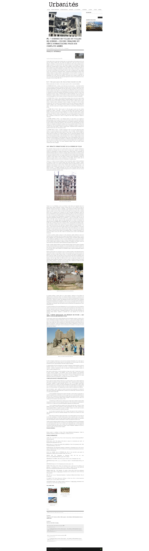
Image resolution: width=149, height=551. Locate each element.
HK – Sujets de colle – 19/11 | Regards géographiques (55, 525)
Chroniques (71, 9)
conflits (58, 512)
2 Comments (66, 48)
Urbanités (74, 4)
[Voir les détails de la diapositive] (94, 26)
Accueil (48, 9)
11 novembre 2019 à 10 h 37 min (51, 536)
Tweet (48, 509)
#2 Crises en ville (52, 512)
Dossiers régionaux (64, 9)
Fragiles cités (59, 460)
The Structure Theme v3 (51, 549)
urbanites (51, 48)
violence (62, 512)
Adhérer (99, 9)
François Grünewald (54, 51)
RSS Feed (57, 548)
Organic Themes (57, 549)
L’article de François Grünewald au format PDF (54, 58)
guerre (60, 512)
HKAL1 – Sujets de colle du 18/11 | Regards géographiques (56, 535)
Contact (95, 9)
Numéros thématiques (55, 9)
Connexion (60, 548)
